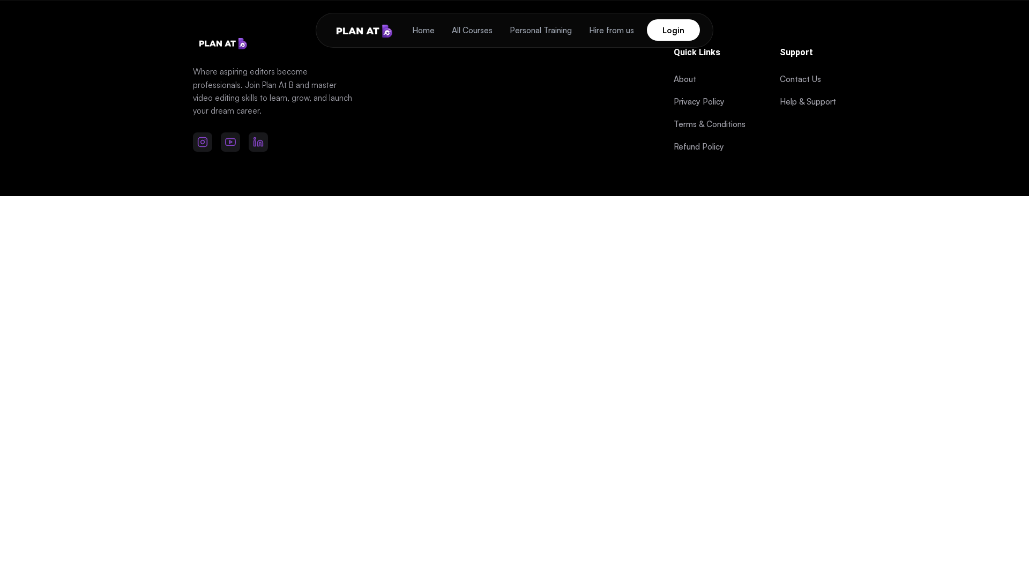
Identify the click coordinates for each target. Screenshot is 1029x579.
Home (423, 30)
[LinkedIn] (258, 142)
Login (673, 30)
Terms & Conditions (709, 124)
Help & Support (808, 101)
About (685, 79)
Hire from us (611, 30)
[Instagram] (202, 142)
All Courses (472, 30)
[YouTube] (230, 142)
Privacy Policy (699, 101)
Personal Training (541, 30)
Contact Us (800, 79)
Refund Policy (699, 147)
